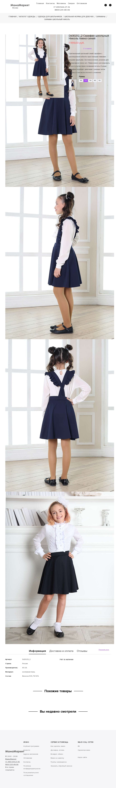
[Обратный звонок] (95, 6)
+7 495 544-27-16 (61, 7)
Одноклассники (84, 750)
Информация (37, 651)
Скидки (71, 3)
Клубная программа (31, 746)
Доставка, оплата (57, 750)
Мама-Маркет (10, 759)
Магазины (61, 3)
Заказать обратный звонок (61, 766)
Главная (40, 3)
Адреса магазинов (30, 754)
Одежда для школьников (50, 17)
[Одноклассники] (73, 104)
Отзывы (82, 651)
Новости (26, 750)
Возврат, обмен (57, 754)
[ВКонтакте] (70, 104)
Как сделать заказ (58, 746)
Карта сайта (82, 757)
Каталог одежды (27, 17)
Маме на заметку (57, 758)
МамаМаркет (20, 5)
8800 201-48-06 (62, 10)
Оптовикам (82, 3)
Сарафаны (100, 17)
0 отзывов (87, 49)
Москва (15, 8)
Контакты (50, 3)
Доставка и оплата (61, 651)
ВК (79, 746)
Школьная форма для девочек (79, 17)
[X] (76, 104)
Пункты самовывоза (58, 762)
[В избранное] (69, 97)
